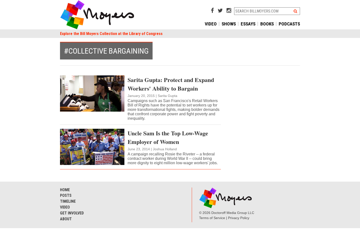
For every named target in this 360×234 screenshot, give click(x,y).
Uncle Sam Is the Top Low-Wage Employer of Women (168, 137)
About (66, 219)
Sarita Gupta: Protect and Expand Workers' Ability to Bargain (171, 84)
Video (211, 24)
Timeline (68, 201)
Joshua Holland (165, 149)
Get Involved (72, 213)
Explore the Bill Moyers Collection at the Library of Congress (111, 33)
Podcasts (289, 24)
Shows (229, 24)
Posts (66, 195)
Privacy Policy (238, 218)
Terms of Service (212, 218)
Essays (248, 24)
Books (267, 24)
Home (65, 189)
